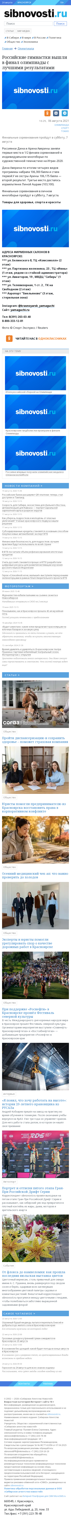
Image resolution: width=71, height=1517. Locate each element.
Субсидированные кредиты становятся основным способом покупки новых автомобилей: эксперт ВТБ (35, 532)
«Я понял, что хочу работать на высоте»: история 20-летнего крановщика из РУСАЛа (34, 1104)
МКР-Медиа (23, 31)
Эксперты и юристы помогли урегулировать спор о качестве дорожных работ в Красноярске (27, 943)
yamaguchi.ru (20, 310)
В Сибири (13, 37)
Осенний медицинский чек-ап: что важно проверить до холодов (35, 875)
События (8, 1265)
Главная (7, 48)
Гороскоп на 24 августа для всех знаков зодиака (28, 1367)
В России (39, 37)
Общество (13, 41)
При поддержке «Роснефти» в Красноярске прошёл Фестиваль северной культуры (28, 1013)
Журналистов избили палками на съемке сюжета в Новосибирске (30, 596)
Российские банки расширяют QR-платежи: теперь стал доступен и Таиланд (32, 496)
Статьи (10, 31)
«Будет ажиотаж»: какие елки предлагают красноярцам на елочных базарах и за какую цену (34, 628)
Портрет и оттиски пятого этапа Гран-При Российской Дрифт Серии (33, 1190)
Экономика (30, 41)
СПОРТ (65, 128)
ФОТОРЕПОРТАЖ (19, 586)
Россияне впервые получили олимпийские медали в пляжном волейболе (35, 473)
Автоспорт (9, 1181)
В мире (26, 37)
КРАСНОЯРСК (24, 2)
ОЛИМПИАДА (61, 124)
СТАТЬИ (12, 675)
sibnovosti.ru (53, 1414)
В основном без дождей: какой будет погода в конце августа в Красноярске (35, 1350)
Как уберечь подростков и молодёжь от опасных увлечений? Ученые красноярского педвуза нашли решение (30, 521)
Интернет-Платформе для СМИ (37, 1496)
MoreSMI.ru (60, 1496)
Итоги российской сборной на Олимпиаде (29, 391)
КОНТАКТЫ (24, 1383)
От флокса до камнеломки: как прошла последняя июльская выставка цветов (33, 1274)
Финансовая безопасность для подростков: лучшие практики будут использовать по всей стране (30, 543)
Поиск (60, 23)
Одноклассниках (52, 338)
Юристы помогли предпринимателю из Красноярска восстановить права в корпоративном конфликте (34, 807)
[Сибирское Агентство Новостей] (35, 13)
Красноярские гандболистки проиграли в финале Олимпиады (33, 432)
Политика (55, 37)
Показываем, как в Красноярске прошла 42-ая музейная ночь (32, 612)
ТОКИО (65, 131)
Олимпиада (26, 48)
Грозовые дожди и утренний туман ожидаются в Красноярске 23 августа (28, 1340)
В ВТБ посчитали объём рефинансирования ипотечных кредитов (32, 553)
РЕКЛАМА (48, 1383)
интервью (9, 1093)
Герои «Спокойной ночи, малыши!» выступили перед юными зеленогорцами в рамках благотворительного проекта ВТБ (35, 576)
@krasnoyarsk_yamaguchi (36, 306)
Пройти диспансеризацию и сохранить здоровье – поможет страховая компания (35, 740)
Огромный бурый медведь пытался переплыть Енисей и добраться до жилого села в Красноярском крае (32, 1324)
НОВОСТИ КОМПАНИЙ (24, 485)
